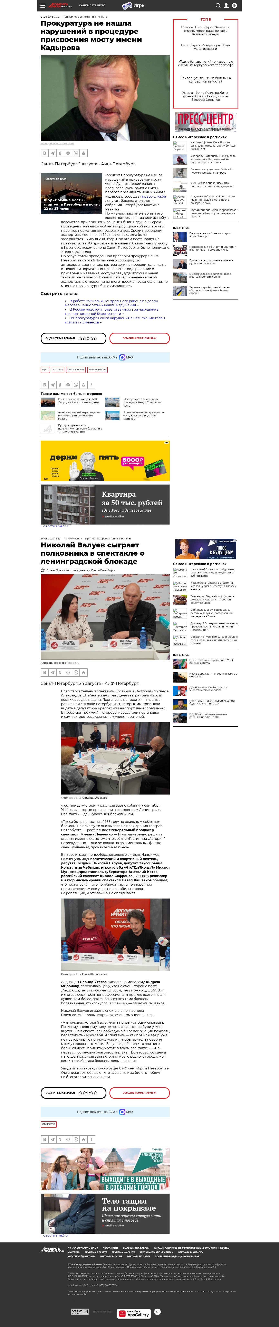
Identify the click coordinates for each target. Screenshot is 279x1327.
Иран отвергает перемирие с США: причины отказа (211, 662)
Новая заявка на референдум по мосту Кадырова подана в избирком (143, 415)
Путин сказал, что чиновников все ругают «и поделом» (211, 262)
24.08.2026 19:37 (50, 538)
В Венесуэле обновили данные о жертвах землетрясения (210, 275)
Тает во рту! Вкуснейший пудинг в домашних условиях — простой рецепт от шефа (212, 599)
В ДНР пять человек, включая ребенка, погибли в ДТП (208, 716)
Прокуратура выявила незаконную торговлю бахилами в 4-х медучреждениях (80, 428)
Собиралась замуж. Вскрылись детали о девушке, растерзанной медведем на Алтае (212, 613)
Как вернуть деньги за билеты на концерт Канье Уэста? (206, 79)
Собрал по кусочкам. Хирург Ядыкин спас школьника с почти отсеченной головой (214, 640)
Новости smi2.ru (54, 526)
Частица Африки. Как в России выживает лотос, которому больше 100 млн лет (213, 145)
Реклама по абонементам (157, 1252)
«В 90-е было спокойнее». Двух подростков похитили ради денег (212, 184)
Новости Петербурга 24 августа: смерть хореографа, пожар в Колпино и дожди (205, 31)
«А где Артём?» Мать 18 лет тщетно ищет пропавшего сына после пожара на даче (213, 200)
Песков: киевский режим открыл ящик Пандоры (210, 235)
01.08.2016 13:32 (50, 16)
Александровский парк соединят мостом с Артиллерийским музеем (79, 415)
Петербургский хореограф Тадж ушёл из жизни (205, 47)
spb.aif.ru (73, 662)
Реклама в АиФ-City (190, 1252)
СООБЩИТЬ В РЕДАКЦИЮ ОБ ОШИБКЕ (177, 1256)
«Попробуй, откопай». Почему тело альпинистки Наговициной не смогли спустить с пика (213, 159)
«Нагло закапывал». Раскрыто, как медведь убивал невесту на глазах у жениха (213, 586)
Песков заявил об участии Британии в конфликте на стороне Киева (212, 248)
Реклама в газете (96, 1252)
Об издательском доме (83, 1248)
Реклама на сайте (123, 1252)
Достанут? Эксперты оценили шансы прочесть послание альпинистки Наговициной (214, 626)
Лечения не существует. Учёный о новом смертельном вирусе (212, 171)
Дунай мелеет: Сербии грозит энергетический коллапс (208, 689)
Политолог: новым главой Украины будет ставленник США (212, 702)
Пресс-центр (110, 1248)
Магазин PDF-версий (136, 1248)
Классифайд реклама (82, 1256)
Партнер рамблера (103, 1311)
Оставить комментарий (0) (139, 338)
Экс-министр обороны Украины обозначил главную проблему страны (209, 290)
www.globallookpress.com (57, 143)
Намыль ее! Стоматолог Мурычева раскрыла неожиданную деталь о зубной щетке (212, 572)
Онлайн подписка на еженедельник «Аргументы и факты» (191, 1248)
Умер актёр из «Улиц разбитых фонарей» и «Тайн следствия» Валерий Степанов (205, 96)
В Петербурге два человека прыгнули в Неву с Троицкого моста (142, 402)
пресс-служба (154, 196)
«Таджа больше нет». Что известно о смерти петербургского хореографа (205, 63)
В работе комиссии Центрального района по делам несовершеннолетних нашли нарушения (111, 303)
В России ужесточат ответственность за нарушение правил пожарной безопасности (111, 311)
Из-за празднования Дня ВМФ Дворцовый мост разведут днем (78, 401)
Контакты (74, 1252)
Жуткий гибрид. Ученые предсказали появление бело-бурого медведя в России (214, 213)
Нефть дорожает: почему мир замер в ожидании (213, 675)
